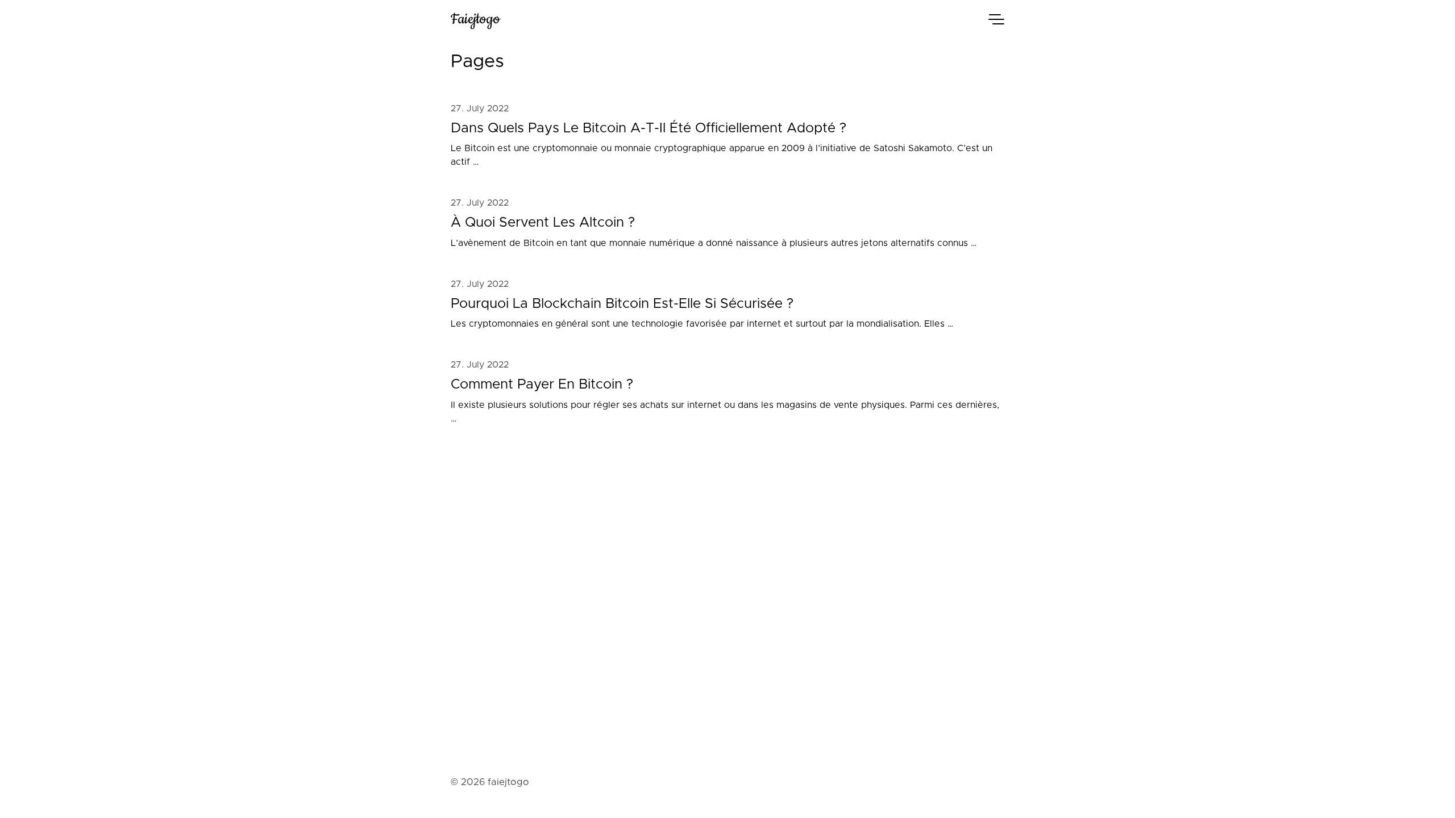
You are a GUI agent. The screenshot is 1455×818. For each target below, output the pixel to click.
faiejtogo (475, 19)
